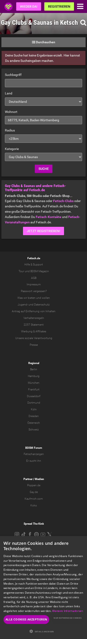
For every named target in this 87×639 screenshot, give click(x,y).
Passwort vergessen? (34, 291)
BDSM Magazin (39, 271)
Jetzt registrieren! (43, 231)
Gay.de (34, 492)
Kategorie (12, 149)
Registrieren (59, 6)
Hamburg (33, 376)
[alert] (43, 587)
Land (8, 93)
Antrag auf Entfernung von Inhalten (33, 311)
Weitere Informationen (67, 611)
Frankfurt (33, 389)
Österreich (33, 422)
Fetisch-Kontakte (48, 217)
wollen (46, 297)
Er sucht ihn (33, 460)
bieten (31, 297)
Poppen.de (33, 485)
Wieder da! (28, 6)
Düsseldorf (33, 396)
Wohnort (11, 112)
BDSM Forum (33, 447)
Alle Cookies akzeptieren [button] (26, 619)
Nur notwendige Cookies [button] (67, 618)
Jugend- (23, 304)
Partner (27, 479)
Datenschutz (42, 304)
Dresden (34, 416)
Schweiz (34, 429)
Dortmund (33, 402)
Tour (21, 271)
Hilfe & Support (33, 264)
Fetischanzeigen (34, 454)
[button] (43, 631)
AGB (33, 278)
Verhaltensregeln (33, 318)
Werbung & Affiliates (33, 331)
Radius (10, 130)
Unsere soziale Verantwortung (33, 338)
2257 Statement (34, 324)
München (33, 382)
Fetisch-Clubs (63, 201)
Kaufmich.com (34, 498)
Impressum (34, 284)
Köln (34, 409)
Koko (33, 505)
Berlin (33, 369)
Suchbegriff (13, 75)
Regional (33, 363)
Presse (34, 344)
